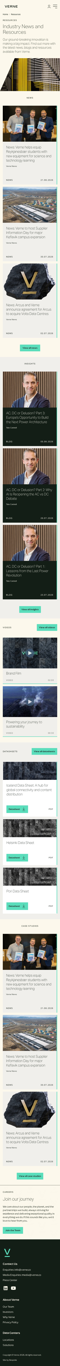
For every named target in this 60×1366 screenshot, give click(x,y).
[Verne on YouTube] (13, 1288)
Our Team (8, 1306)
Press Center (10, 1280)
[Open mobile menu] (55, 6)
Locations (8, 1339)
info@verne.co (23, 1269)
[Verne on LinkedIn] (5, 1288)
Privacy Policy (10, 1322)
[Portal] (49, 6)
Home (5, 14)
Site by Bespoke (10, 1360)
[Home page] (11, 6)
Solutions (8, 1345)
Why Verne (9, 1317)
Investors (8, 1311)
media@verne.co (31, 1274)
